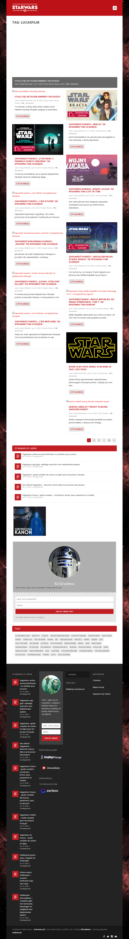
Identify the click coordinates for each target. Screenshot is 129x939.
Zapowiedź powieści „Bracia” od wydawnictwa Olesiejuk (87, 125)
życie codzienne (64, 655)
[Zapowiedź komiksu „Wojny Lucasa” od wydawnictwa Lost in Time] (91, 170)
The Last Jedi (20, 655)
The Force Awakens (102, 651)
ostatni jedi (33, 647)
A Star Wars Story (22, 636)
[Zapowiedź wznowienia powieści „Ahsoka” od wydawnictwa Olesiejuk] (37, 235)
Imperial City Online (101, 694)
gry (56, 639)
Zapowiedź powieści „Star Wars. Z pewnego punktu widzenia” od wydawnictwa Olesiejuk (34, 161)
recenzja (73, 647)
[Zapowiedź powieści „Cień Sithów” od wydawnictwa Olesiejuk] (37, 195)
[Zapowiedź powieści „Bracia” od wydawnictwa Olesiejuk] (91, 105)
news (87, 643)
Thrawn (46, 655)
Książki (45, 168)
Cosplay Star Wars (78, 636)
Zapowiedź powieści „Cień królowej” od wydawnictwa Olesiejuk (37, 323)
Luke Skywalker (56, 643)
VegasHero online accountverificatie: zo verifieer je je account (49, 454)
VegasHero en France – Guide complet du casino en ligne (28, 839)
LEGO (101, 639)
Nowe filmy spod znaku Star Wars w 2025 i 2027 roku (90, 368)
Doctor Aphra (39, 639)
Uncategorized (37, 456)
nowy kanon (96, 643)
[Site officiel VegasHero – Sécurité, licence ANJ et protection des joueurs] (18, 487)
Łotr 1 (53, 655)
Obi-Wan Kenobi (21, 647)
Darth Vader (107, 636)
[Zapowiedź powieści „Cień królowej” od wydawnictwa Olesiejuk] (37, 315)
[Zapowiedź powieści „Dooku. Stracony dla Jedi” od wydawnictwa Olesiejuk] (37, 275)
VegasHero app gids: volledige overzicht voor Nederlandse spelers (51, 464)
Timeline (97, 680)
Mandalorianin (70, 643)
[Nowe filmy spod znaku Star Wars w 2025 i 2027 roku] (91, 347)
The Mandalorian (34, 655)
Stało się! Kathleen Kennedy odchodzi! (37, 81)
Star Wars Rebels (86, 651)
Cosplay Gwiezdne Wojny (59, 636)
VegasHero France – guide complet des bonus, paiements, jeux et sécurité (28, 798)
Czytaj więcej (22, 116)
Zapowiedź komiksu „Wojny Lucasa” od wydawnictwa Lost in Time (91, 190)
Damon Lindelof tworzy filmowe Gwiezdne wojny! (88, 408)
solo (47, 651)
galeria (50, 639)
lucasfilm (44, 643)
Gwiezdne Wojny (66, 639)
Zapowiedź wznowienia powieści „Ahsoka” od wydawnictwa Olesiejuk (36, 242)
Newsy (51, 84)
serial (106, 647)
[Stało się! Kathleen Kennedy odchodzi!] (37, 91)
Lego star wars (21, 643)
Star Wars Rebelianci (69, 651)
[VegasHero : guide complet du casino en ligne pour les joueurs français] (18, 477)
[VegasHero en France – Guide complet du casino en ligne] (15, 837)
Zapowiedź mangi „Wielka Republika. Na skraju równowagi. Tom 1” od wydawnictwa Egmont (91, 302)
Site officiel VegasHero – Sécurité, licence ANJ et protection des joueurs (53, 485)
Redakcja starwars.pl (75, 689)
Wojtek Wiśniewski (26, 84)
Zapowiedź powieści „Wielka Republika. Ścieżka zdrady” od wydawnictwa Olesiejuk (91, 259)
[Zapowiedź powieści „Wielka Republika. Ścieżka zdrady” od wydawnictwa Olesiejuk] (91, 237)
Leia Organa (34, 643)
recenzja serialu (85, 647)
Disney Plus (27, 639)
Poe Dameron (46, 647)
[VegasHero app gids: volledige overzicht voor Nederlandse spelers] (18, 466)
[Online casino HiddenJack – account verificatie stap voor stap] (15, 874)
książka (94, 639)
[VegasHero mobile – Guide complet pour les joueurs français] (15, 817)
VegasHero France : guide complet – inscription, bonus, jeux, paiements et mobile (58, 495)
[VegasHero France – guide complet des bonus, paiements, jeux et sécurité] (15, 794)
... (104, 440)
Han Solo (78, 639)
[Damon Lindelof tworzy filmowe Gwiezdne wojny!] (91, 401)
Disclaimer (86, 929)
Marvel (80, 643)
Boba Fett (36, 636)
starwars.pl (39, 929)
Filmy (46, 84)
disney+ (18, 639)
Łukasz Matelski (24, 168)
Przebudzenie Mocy (60, 647)
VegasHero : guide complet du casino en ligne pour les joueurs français (53, 474)
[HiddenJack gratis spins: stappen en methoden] (15, 857)
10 (109, 440)
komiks (86, 639)
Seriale (61, 84)
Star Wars (55, 651)
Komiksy (99, 195)
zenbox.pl (16, 932)
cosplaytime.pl (94, 636)
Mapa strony (98, 687)
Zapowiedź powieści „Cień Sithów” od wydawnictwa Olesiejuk (36, 202)
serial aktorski (21, 651)
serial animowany (36, 651)
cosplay (45, 636)
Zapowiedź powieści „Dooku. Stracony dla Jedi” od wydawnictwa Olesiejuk (37, 283)
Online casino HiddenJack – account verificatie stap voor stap (26, 878)
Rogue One (97, 647)
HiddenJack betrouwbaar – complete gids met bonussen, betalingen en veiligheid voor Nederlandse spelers (26, 905)
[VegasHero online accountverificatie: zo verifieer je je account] (18, 456)
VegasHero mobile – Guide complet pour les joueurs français (28, 819)
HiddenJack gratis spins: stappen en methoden (27, 858)
